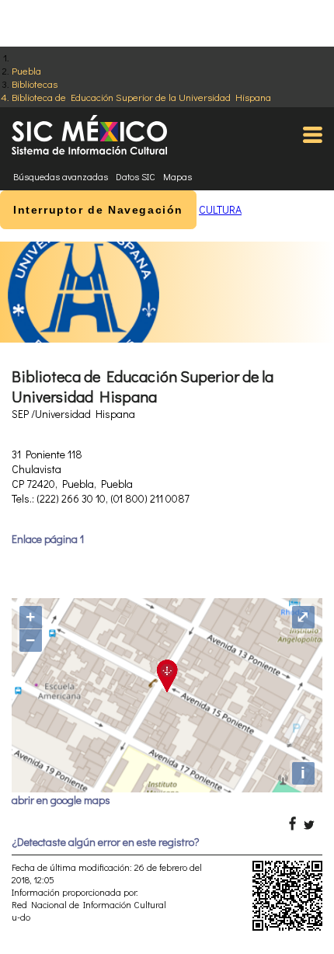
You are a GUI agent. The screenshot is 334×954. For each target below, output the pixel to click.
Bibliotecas (34, 83)
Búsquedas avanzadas (60, 176)
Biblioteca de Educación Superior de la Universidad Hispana (141, 96)
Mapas (177, 176)
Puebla (26, 70)
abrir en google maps (61, 799)
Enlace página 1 (48, 538)
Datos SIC (135, 176)
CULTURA (220, 209)
